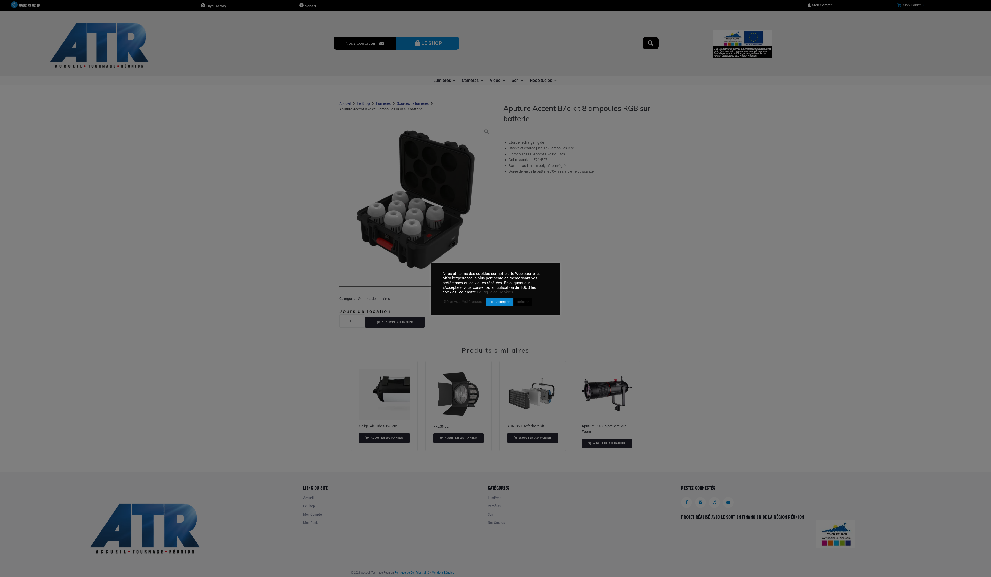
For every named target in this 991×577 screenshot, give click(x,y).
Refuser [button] (523, 302)
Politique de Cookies (495, 292)
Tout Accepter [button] (499, 302)
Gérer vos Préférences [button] (463, 301)
